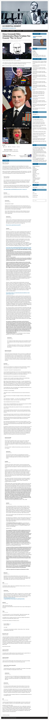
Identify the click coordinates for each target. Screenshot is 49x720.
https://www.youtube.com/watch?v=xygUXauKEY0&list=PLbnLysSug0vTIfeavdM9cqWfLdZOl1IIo (14, 598)
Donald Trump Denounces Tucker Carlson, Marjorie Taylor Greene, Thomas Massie (39, 139)
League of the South (36, 173)
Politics (5, 41)
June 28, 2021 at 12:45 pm (9, 229)
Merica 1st (34, 174)
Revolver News (35, 175)
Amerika (34, 167)
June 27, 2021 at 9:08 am (9, 217)
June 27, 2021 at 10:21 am (7, 438)
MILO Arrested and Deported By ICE (38, 120)
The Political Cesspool (36, 179)
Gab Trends (34, 171)
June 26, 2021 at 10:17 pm (5, 658)
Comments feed (35, 195)
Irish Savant (34, 172)
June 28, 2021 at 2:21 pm (8, 504)
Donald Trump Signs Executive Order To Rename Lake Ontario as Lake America (39, 68)
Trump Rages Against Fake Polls (38, 119)
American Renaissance (36, 166)
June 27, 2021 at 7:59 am (6, 684)
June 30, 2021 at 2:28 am (7, 351)
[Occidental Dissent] (24, 23)
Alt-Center (16, 40)
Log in (33, 192)
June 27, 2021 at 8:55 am (6, 591)
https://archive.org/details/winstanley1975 (13, 225)
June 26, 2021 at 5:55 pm (6, 625)
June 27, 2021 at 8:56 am (6, 364)
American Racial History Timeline (28, 30)
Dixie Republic (35, 170)
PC (3, 41)
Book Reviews (12, 30)
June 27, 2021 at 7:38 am (6, 666)
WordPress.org (35, 196)
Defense (29, 40)
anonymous (9, 337)
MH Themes (14, 717)
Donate (7, 30)
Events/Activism (18, 30)
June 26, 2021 (5, 40)
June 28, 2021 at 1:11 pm (7, 462)
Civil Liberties (20, 40)
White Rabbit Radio (36, 182)
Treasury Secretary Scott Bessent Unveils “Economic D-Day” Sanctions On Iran (39, 134)
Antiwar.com (34, 168)
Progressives (11, 41)
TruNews (34, 180)
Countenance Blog (35, 169)
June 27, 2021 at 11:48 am (5, 700)
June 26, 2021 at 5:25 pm (5, 612)
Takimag (34, 176)
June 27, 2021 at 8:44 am (7, 201)
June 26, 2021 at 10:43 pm (7, 194)
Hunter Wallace (11, 40)
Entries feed (34, 193)
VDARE (34, 181)
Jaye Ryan (5, 363)
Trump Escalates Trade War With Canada (39, 131)
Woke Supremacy (15, 41)
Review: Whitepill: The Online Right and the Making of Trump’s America (40, 62)
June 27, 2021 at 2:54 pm (8, 452)
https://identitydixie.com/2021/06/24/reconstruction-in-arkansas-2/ (15, 189)
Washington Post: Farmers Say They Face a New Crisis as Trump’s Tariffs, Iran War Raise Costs (39, 92)
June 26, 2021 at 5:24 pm (5, 603)
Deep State (26, 40)
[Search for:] (39, 200)
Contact (3, 30)
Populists (7, 41)
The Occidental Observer (36, 178)
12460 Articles (15, 149)
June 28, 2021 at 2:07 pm (7, 674)
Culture (23, 40)
